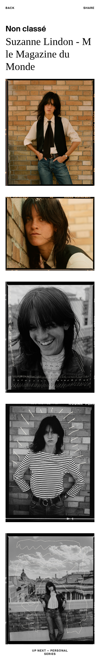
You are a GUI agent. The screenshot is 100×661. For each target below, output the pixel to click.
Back (10, 8)
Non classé (26, 29)
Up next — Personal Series (50, 652)
